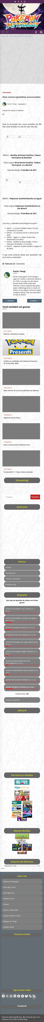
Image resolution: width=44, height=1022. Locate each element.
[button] (36, 32)
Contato (6, 904)
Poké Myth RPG (8, 893)
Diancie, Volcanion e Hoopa (14, 334)
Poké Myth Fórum (9, 887)
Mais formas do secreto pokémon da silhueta (21, 391)
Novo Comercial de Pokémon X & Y (17, 445)
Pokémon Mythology (9, 1017)
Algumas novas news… (12, 418)
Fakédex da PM (8, 899)
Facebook (22, 1006)
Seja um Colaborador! (10, 910)
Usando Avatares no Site (11, 916)
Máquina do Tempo (10, 921)
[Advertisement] (22, 61)
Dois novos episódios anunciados (21, 97)
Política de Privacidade (11, 882)
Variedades (6, 92)
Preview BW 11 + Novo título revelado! (18, 472)
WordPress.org (11, 584)
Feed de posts (10, 573)
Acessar (8, 567)
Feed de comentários (13, 579)
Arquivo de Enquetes (13, 700)
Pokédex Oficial (8, 927)
